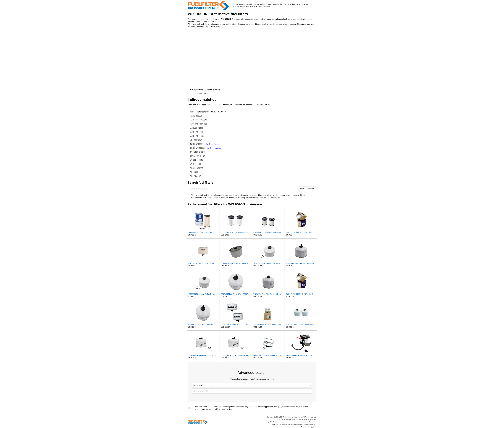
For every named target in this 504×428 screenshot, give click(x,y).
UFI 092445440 (196, 160)
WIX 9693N (194, 172)
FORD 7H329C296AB (198, 120)
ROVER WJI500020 (197, 148)
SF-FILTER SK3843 (197, 152)
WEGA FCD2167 (196, 168)
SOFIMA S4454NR (197, 156)
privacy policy (311, 427)
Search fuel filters (307, 188)
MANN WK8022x (197, 136)
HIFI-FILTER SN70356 (199, 94)
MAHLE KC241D (196, 128)
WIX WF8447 (195, 176)
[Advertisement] (209, 51)
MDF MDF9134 (196, 140)
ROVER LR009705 (197, 144)
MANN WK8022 (196, 132)
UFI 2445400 (195, 164)
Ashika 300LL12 (196, 116)
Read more (266, 6)
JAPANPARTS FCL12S (198, 124)
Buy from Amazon (213, 144)
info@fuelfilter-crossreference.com (304, 424)
